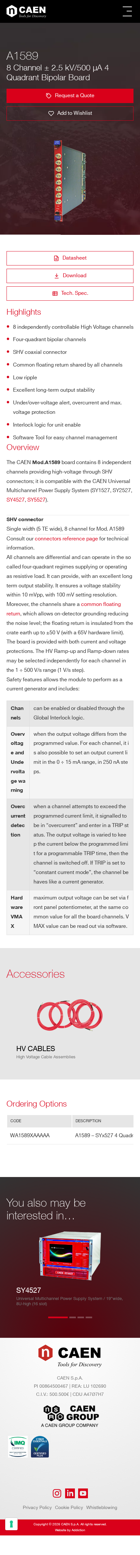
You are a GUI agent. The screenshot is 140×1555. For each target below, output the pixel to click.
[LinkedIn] (70, 1493)
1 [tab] (58, 1321)
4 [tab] (95, 1321)
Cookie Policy (69, 1507)
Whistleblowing (101, 1507)
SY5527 (36, 500)
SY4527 (16, 500)
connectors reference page (66, 538)
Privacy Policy (37, 1507)
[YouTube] (83, 1493)
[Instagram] (57, 1493)
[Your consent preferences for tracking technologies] (11, 1524)
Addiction (78, 1530)
